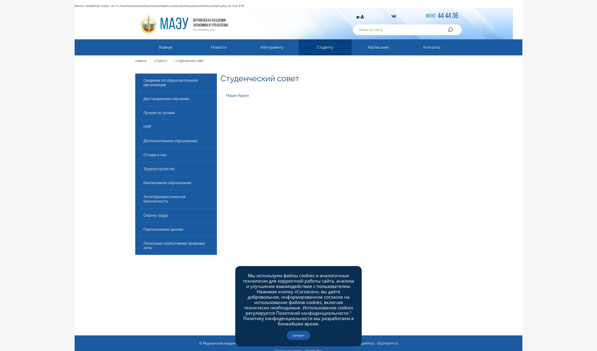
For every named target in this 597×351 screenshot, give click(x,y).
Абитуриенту (272, 47)
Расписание (378, 47)
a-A (360, 17)
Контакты (431, 47)
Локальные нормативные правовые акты (174, 245)
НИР (147, 127)
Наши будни (237, 95)
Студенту (325, 47)
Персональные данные (163, 229)
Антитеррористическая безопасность (164, 199)
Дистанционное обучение (166, 99)
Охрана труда (155, 215)
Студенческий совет (189, 61)
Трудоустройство (159, 169)
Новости (218, 47)
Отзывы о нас (155, 155)
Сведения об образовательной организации (170, 82)
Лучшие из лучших (159, 113)
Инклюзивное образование (167, 183)
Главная (165, 47)
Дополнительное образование (170, 141)
